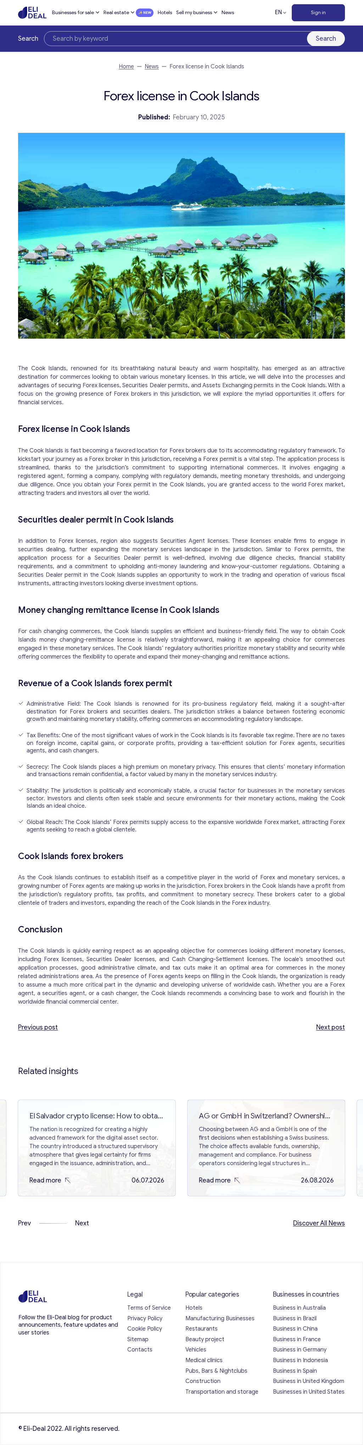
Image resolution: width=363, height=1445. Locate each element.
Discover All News (319, 1223)
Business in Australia (299, 1307)
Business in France (297, 1339)
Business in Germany (299, 1349)
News (228, 13)
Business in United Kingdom (308, 1381)
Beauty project (204, 1339)
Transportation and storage (221, 1391)
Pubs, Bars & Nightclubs (216, 1371)
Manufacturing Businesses (220, 1318)
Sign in (318, 13)
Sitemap (138, 1339)
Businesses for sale (73, 13)
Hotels (165, 13)
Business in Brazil (295, 1318)
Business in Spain (295, 1371)
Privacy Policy (144, 1318)
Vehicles (195, 1349)
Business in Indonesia (300, 1360)
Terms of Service (149, 1307)
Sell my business (194, 13)
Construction (202, 1381)
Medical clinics (204, 1360)
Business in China (295, 1328)
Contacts (139, 1349)
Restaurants (201, 1328)
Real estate (116, 13)
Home (126, 66)
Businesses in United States (309, 1391)
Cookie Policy (144, 1328)
